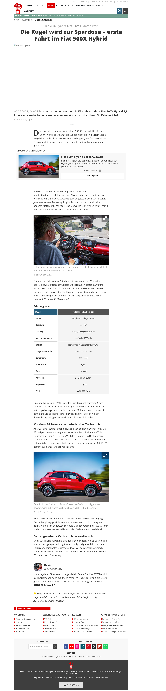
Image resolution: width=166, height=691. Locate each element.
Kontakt (49, 678)
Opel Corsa (49, 625)
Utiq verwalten (71, 674)
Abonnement (107, 2)
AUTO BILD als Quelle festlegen (49, 600)
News (16, 20)
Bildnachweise (102, 678)
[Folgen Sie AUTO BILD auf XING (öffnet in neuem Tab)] (83, 646)
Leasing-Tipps (79, 622)
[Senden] (55, 646)
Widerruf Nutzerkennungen (110, 671)
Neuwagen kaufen (23, 625)
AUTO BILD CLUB (122, 2)
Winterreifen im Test (111, 622)
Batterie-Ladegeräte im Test (114, 632)
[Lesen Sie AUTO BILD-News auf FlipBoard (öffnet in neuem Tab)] (99, 646)
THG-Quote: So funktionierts (86, 625)
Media (70, 656)
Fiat (94, 131)
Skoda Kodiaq (50, 632)
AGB (22, 671)
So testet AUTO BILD (76, 678)
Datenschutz (31, 671)
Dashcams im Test (110, 628)
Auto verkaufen (22, 628)
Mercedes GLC (50, 622)
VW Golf (47, 619)
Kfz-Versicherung (81, 619)
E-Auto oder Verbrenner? (84, 632)
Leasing (19, 622)
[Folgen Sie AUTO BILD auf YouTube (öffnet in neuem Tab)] (71, 646)
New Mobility (27, 20)
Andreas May (55, 569)
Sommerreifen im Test (111, 619)
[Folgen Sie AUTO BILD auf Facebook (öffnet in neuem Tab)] (66, 646)
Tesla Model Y (50, 628)
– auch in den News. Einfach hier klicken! (49, 16)
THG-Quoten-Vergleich (83, 628)
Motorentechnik (43, 20)
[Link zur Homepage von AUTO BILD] (18, 8)
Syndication (60, 656)
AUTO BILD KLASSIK (80, 2)
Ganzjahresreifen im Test (112, 625)
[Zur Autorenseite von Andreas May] (38, 567)
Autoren (90, 678)
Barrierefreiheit (61, 671)
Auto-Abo (20, 632)
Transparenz (60, 678)
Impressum (39, 678)
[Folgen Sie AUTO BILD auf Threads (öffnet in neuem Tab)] (94, 646)
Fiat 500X (57, 198)
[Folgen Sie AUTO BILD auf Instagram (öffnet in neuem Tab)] (77, 646)
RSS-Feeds (79, 656)
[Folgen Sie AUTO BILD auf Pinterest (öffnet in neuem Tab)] (88, 646)
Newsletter (95, 2)
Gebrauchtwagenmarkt (25, 619)
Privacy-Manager (46, 671)
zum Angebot (92, 175)
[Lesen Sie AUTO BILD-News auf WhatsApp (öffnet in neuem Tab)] (105, 646)
